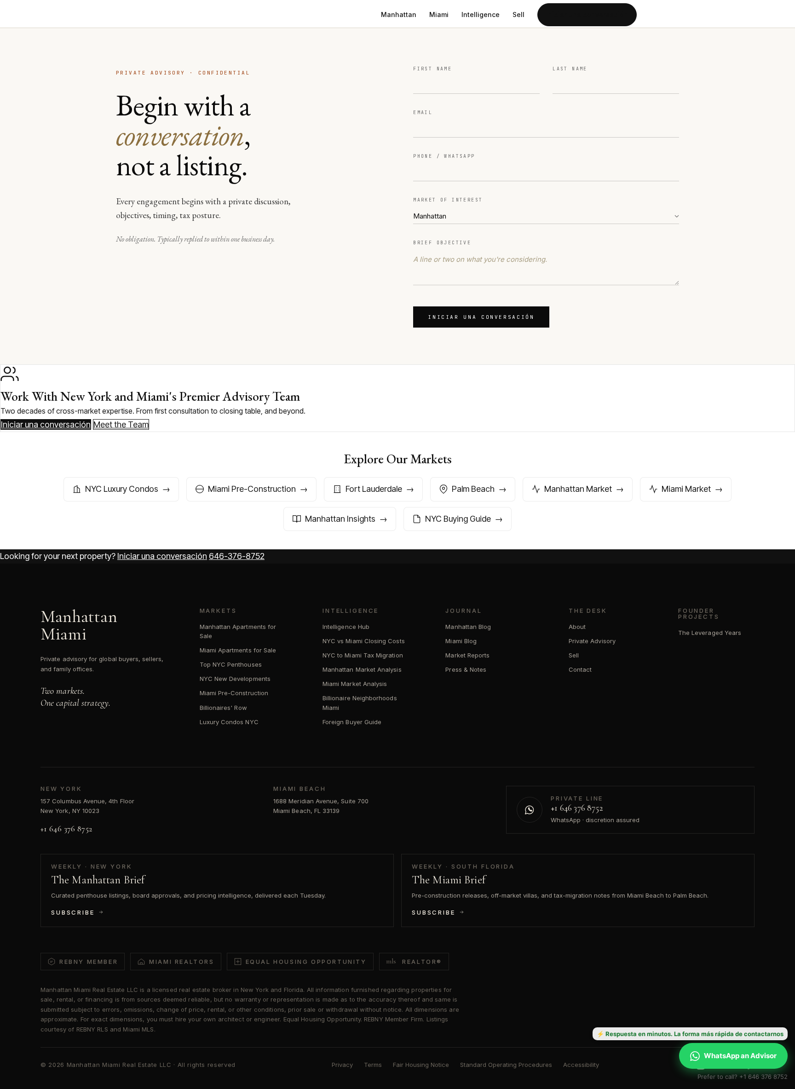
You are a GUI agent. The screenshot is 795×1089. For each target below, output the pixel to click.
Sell (518, 14)
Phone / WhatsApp (444, 156)
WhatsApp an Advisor (740, 1055)
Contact (580, 669)
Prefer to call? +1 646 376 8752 (742, 1076)
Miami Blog (461, 641)
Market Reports (467, 655)
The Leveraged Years (709, 632)
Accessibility (581, 1064)
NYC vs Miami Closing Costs (364, 641)
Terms (373, 1064)
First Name (432, 69)
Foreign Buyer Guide (352, 722)
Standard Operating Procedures (506, 1064)
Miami (439, 14)
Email (422, 112)
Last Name (570, 69)
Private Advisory (592, 641)
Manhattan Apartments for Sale (238, 631)
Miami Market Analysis (355, 683)
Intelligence (480, 14)
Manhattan (398, 14)
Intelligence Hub (346, 626)
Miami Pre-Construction (234, 693)
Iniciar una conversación (587, 14)
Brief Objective (442, 243)
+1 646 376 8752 (66, 829)
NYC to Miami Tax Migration (363, 655)
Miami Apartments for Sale (238, 650)
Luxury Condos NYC (229, 722)
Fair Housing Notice (421, 1064)
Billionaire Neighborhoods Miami (360, 702)
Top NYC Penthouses (231, 664)
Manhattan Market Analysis (362, 669)
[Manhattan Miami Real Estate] (172, 15)
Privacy (342, 1064)
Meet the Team (121, 424)
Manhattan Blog (468, 626)
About (577, 626)
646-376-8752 (237, 556)
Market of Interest (448, 200)
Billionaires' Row (223, 707)
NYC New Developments (235, 678)
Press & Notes (465, 669)
